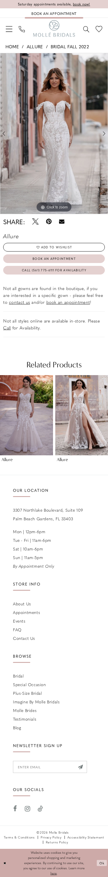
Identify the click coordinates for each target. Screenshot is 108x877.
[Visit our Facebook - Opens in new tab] (15, 809)
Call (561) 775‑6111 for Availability (54, 270)
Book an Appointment (54, 258)
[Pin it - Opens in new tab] (49, 221)
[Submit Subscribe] (80, 767)
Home (12, 46)
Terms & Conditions (19, 837)
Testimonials (24, 719)
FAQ (17, 629)
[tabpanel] (54, 133)
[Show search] (86, 28)
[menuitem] (9, 28)
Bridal (18, 676)
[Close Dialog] (5, 863)
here (53, 873)
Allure (35, 46)
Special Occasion (29, 684)
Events (19, 621)
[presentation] (26, 415)
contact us (19, 302)
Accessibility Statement (85, 837)
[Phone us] (22, 28)
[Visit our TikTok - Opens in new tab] (40, 809)
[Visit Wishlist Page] (98, 28)
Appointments (26, 612)
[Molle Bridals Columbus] (54, 28)
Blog (17, 727)
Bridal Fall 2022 (70, 46)
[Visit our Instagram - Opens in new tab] (27, 809)
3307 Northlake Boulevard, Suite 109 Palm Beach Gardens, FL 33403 (48, 514)
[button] (9, 28)
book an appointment (68, 302)
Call (7, 328)
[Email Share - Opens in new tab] (62, 221)
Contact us (24, 638)
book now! (81, 4)
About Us (22, 604)
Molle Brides (25, 710)
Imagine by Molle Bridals (36, 702)
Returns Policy (57, 842)
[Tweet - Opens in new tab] (35, 221)
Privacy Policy (51, 837)
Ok (102, 862)
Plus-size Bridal (27, 693)
